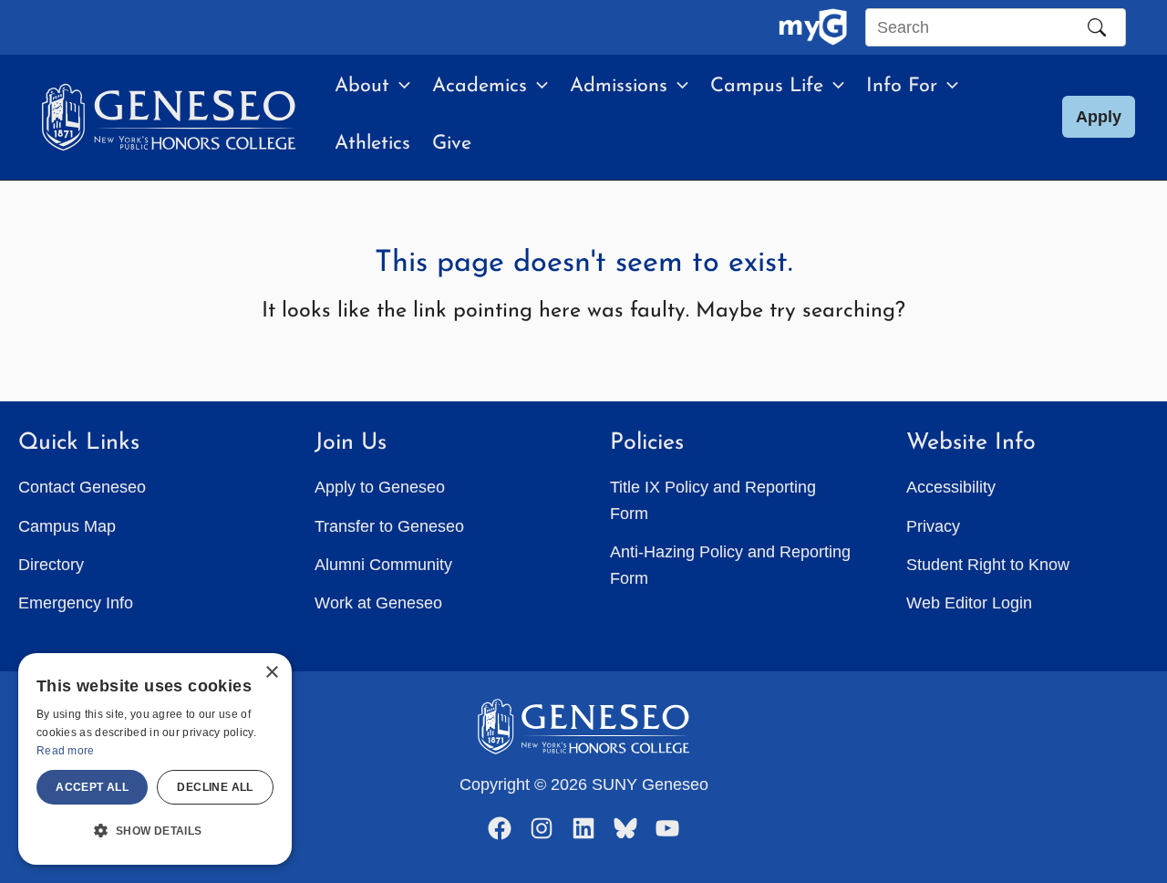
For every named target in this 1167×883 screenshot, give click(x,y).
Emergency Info (75, 603)
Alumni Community (383, 565)
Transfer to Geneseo (389, 526)
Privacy (933, 526)
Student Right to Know (987, 565)
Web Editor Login (969, 603)
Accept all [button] (92, 787)
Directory (51, 565)
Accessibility (951, 487)
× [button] (271, 673)
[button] (399, 87)
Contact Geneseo (82, 487)
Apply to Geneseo (380, 487)
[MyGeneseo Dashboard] (813, 27)
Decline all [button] (215, 787)
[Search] (1097, 27)
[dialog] (155, 759)
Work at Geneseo (378, 603)
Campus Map (67, 526)
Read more (65, 750)
